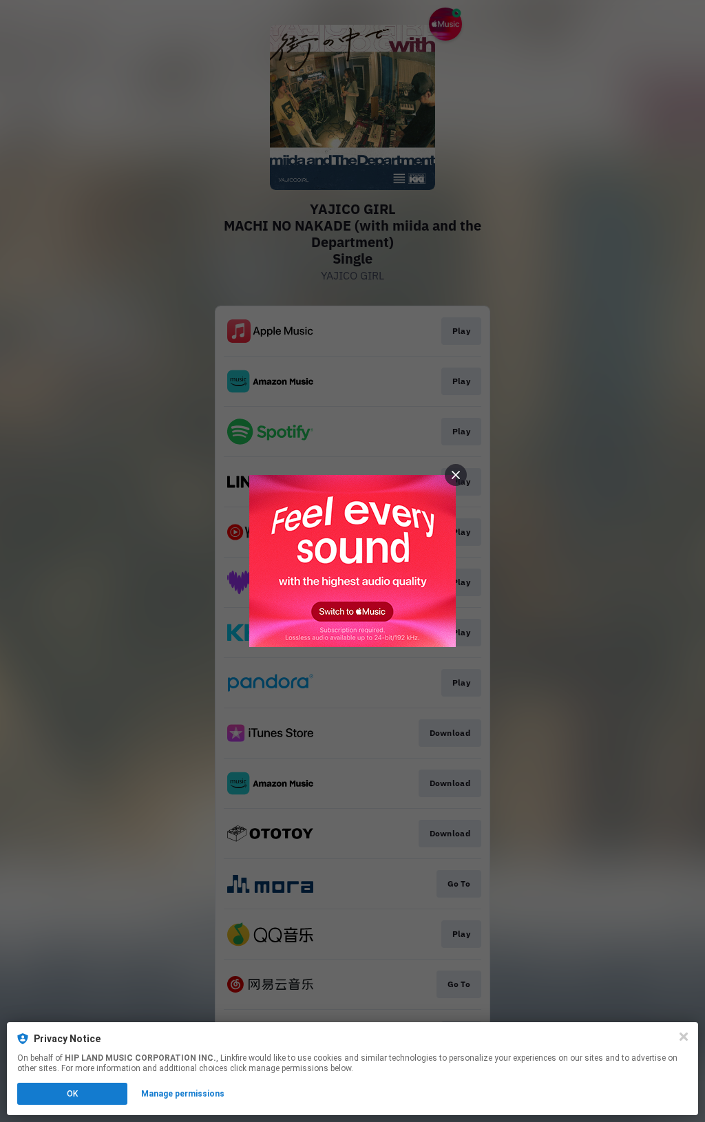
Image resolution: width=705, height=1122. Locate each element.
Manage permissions (182, 1094)
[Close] (684, 1037)
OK (72, 1094)
